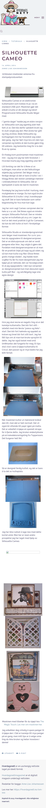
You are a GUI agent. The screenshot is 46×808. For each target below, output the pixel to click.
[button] (1, 31)
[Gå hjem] (15, 12)
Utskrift (9, 753)
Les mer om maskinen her (29, 724)
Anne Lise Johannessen (33, 784)
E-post (22, 753)
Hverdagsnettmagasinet (13, 775)
